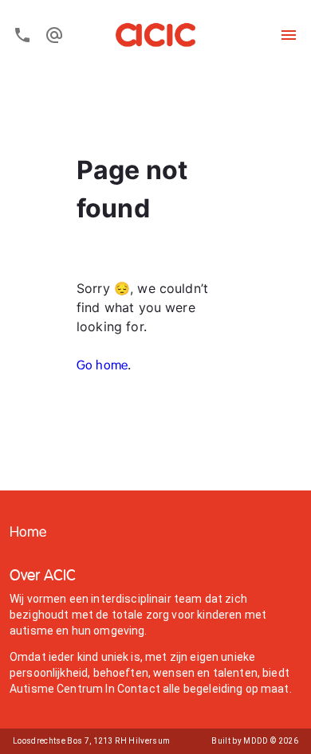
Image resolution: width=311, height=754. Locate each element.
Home (28, 532)
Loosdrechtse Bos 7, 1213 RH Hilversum (91, 740)
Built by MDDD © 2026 (254, 740)
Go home (102, 366)
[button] (28, 533)
